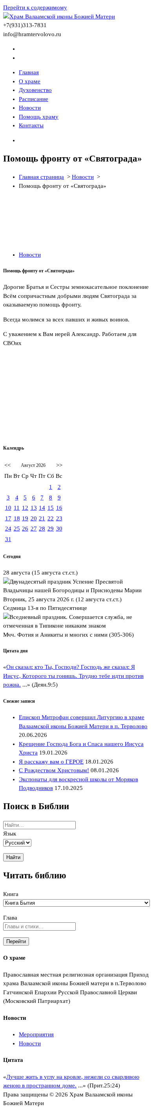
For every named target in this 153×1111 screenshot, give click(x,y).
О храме (29, 81)
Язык (9, 833)
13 (34, 508)
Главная (29, 72)
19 (25, 518)
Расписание (33, 99)
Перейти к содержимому (35, 7)
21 (42, 518)
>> (59, 465)
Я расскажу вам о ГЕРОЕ (51, 761)
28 (42, 528)
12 (25, 508)
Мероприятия (36, 1034)
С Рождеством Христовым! (54, 770)
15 (50, 508)
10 (8, 508)
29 (50, 528)
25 (17, 528)
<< (7, 465)
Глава (10, 918)
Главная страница (41, 177)
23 (59, 518)
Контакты (31, 125)
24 (8, 528)
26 (25, 528)
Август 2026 (33, 465)
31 (8, 539)
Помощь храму (38, 117)
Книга (10, 894)
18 (17, 518)
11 (17, 508)
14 (42, 508)
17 (8, 518)
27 (34, 528)
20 (34, 518)
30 (59, 528)
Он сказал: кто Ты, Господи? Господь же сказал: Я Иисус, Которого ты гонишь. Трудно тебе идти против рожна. (73, 676)
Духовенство (35, 90)
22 (50, 518)
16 (59, 508)
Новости (30, 108)
